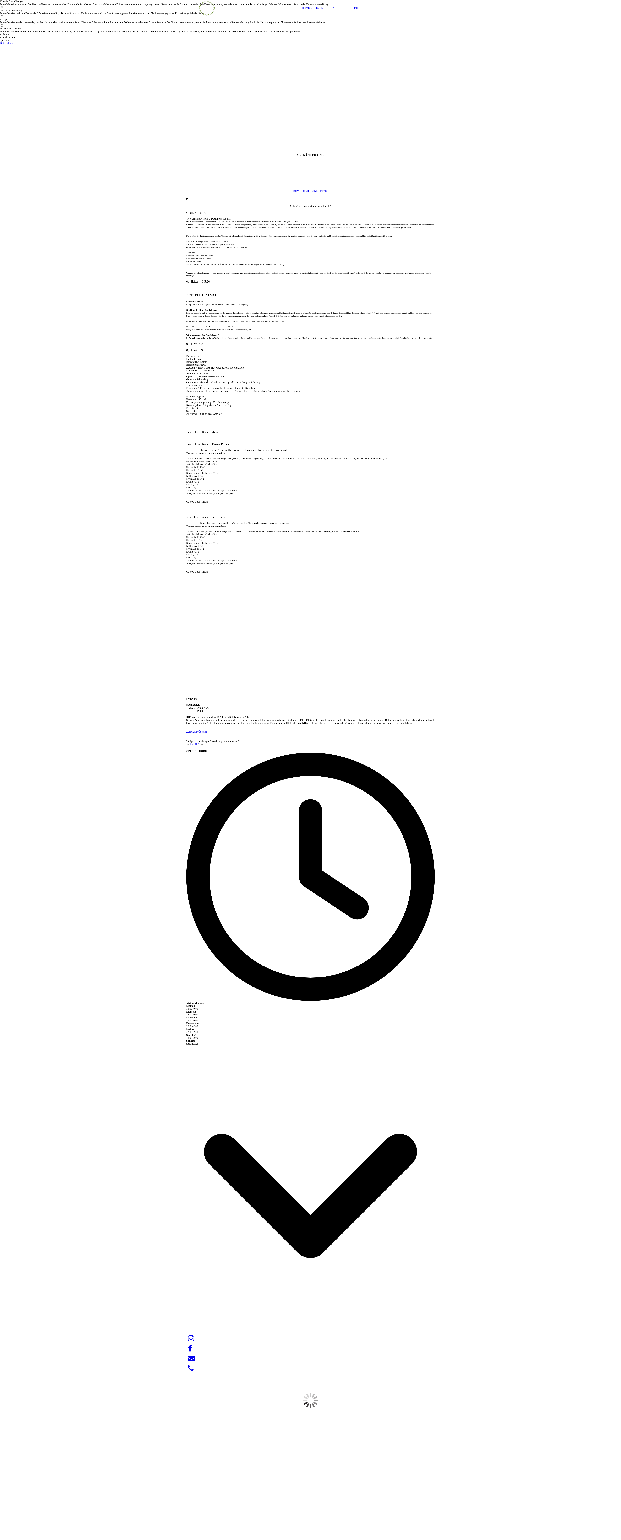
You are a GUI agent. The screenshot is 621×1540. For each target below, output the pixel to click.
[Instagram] (191, 1338)
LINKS (356, 8)
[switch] (1, 16)
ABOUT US (339, 8)
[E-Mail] (191, 1358)
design (317, 1526)
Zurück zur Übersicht (197, 731)
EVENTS (321, 8)
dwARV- (311, 1526)
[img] (206, 8)
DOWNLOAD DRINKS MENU (310, 191)
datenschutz (611, 1532)
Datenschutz (6, 43)
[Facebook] (190, 1348)
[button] (164, 34)
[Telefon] (191, 1368)
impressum (598, 1532)
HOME (306, 8)
